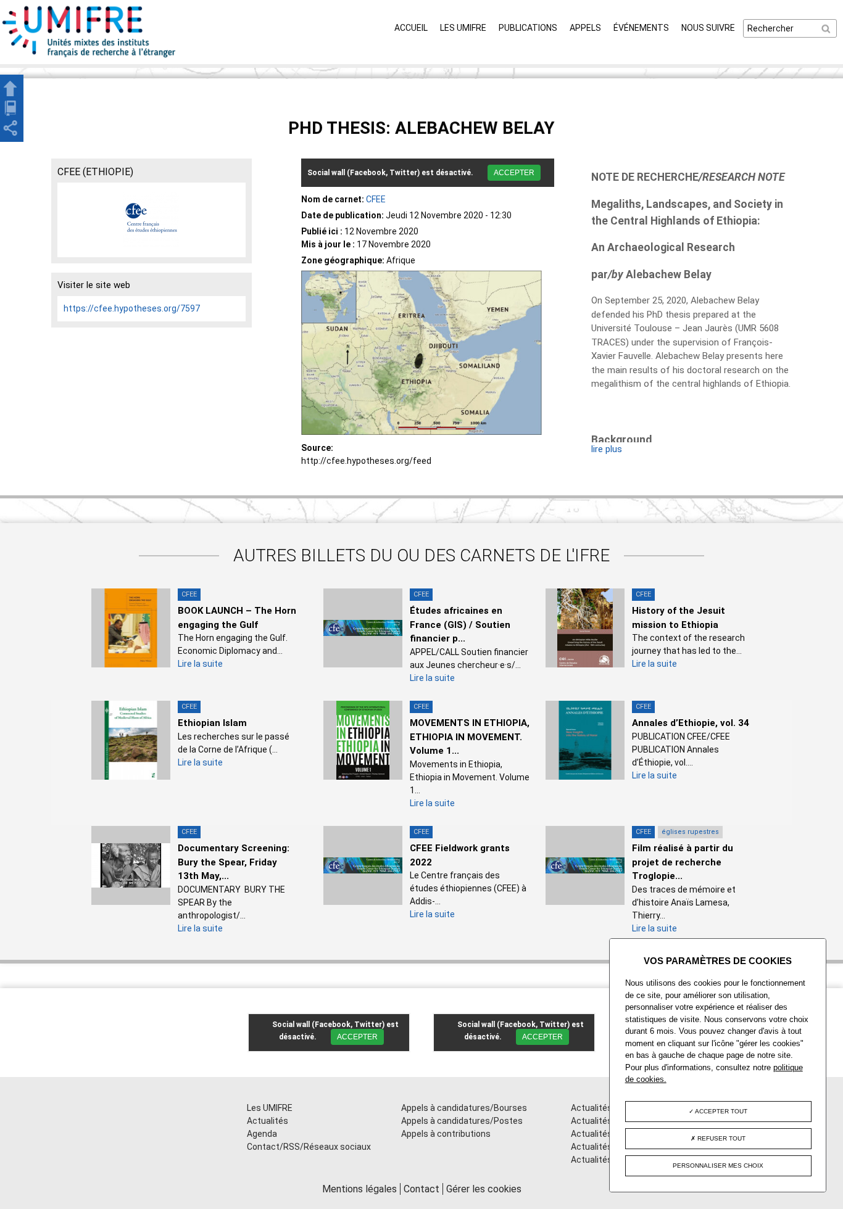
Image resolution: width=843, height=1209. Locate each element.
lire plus (606, 449)
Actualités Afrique (607, 1134)
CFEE (376, 199)
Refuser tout (720, 1138)
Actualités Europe (606, 1147)
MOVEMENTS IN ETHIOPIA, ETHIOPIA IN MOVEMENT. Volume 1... (469, 736)
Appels (585, 28)
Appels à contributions (446, 1134)
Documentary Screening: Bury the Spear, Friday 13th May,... (233, 862)
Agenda (262, 1134)
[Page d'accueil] (89, 57)
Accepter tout (720, 1111)
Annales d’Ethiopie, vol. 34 (690, 722)
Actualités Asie (601, 1160)
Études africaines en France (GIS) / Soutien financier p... (460, 624)
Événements (641, 28)
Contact (421, 1189)
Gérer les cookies (483, 1189)
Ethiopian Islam (212, 722)
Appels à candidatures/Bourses (464, 1108)
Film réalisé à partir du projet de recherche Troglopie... (682, 862)
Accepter (514, 172)
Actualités (267, 1121)
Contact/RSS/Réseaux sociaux (309, 1147)
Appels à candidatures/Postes (462, 1121)
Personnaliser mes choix (718, 1165)
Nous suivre (708, 28)
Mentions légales (359, 1189)
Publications (528, 28)
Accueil (411, 28)
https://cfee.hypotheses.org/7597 (132, 308)
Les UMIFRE (463, 28)
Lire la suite (200, 664)
